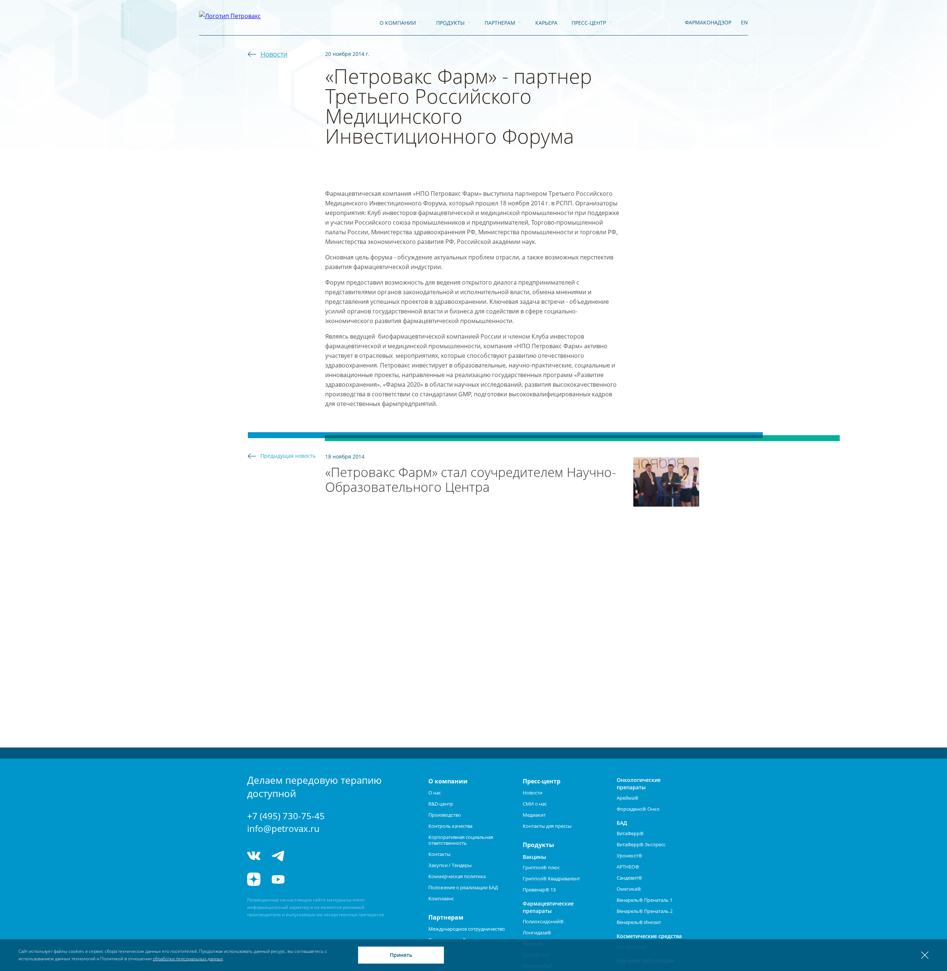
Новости (273, 54)
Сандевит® (629, 878)
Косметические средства (649, 936)
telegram (278, 855)
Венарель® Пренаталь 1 (645, 900)
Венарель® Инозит (639, 922)
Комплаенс (441, 898)
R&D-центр (440, 804)
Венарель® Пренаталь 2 (645, 911)
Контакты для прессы (547, 826)
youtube (278, 879)
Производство (444, 815)
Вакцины (534, 856)
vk (253, 855)
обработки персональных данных (188, 958)
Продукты (450, 22)
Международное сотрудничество (466, 929)
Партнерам (500, 22)
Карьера (546, 22)
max (333, 855)
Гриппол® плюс (541, 867)
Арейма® (627, 798)
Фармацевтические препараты (548, 907)
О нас (434, 793)
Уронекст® (629, 856)
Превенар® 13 (539, 890)
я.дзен (253, 879)
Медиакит (534, 815)
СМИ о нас (535, 804)
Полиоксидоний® (543, 921)
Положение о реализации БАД (463, 887)
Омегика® (629, 889)
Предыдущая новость (288, 455)
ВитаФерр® (630, 833)
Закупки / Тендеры (450, 865)
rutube (305, 879)
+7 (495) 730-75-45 (286, 816)
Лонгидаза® (537, 932)
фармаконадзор (708, 22)
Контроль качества (450, 826)
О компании (398, 22)
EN (744, 22)
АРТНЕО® (628, 867)
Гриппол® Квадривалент (551, 878)
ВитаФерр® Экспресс (641, 844)
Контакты (439, 854)
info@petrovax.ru (283, 828)
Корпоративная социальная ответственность (460, 840)
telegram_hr (305, 855)
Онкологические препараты (639, 783)
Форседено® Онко (638, 809)
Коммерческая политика (457, 876)
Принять (401, 954)
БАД (622, 822)
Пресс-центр (589, 22)
